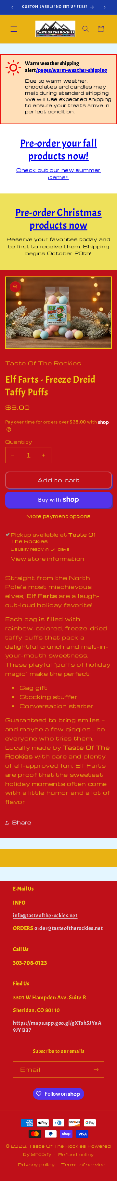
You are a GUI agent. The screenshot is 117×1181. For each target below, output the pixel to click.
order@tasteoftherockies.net (68, 928)
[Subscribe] (96, 1069)
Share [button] (21, 822)
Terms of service (83, 1164)
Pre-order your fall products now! (58, 149)
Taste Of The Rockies (57, 1146)
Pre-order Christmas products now (58, 219)
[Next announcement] (105, 7)
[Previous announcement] (12, 7)
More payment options (58, 516)
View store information (47, 558)
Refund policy (76, 1154)
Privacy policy (36, 1164)
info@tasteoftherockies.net (45, 915)
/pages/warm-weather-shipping (71, 70)
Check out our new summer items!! (58, 173)
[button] (13, 28)
